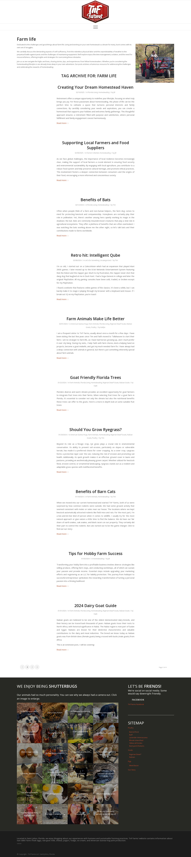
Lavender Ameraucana (138, 737)
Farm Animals (94, 324)
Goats (130, 750)
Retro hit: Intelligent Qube (95, 255)
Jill (114, 92)
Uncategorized (105, 260)
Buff (131, 735)
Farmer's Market (93, 153)
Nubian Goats (124, 383)
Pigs (129, 761)
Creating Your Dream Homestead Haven (95, 87)
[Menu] (96, 27)
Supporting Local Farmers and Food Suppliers (95, 145)
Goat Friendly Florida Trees (95, 377)
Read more (62, 123)
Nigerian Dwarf (135, 754)
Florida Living (93, 92)
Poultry (93, 327)
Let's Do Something (92, 260)
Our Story (132, 770)
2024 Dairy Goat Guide (95, 605)
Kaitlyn (102, 327)
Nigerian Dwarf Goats (118, 324)
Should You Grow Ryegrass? (95, 429)
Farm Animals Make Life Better (96, 318)
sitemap (19, 843)
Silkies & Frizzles (135, 743)
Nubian (132, 757)
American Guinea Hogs (79, 324)
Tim (114, 205)
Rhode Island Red (136, 740)
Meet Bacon (134, 765)
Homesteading (103, 92)
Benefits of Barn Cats (95, 491)
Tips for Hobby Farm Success (95, 553)
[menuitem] (96, 27)
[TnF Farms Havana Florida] (95, 11)
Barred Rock (134, 732)
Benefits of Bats (95, 199)
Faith (95, 386)
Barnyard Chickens (136, 746)
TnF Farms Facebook (136, 704)
